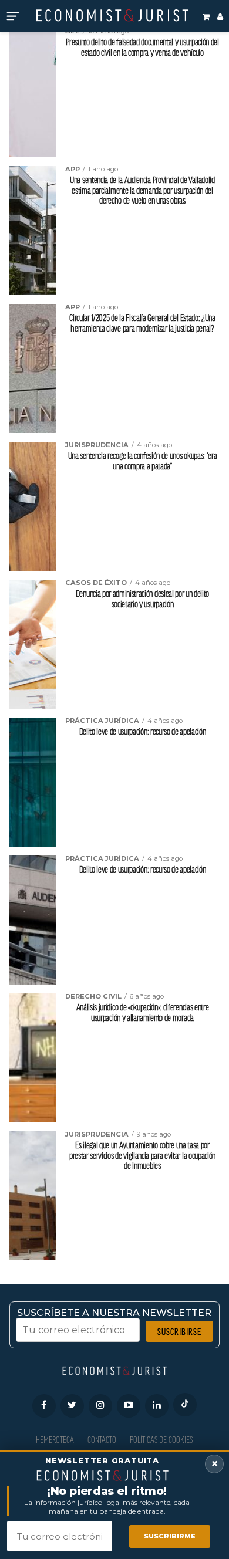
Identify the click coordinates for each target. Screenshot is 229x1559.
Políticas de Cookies (161, 1439)
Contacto (101, 1439)
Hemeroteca (55, 1439)
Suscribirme (170, 1536)
